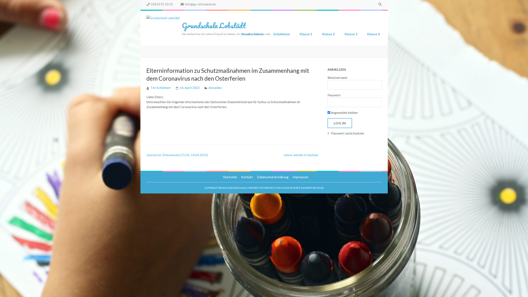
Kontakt (247, 177)
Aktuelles (215, 88)
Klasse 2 (328, 34)
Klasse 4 (373, 34)
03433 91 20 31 (162, 4)
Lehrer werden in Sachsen (301, 155)
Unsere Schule (252, 34)
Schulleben (281, 34)
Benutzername (337, 77)
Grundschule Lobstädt (214, 25)
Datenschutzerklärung (273, 177)
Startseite (230, 177)
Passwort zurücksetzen (347, 133)
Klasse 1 (306, 34)
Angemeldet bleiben (344, 112)
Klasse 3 (351, 34)
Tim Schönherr (160, 88)
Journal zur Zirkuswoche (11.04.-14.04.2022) (177, 155)
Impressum (300, 177)
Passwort (334, 95)
